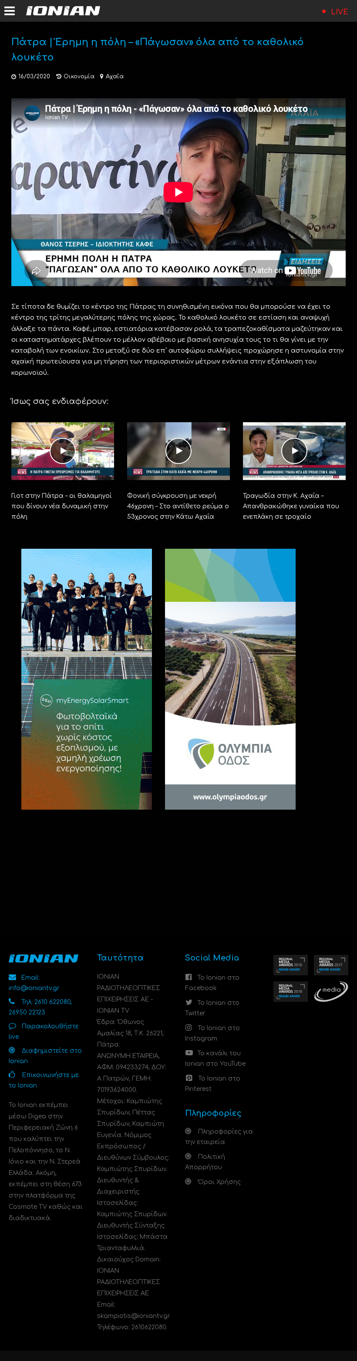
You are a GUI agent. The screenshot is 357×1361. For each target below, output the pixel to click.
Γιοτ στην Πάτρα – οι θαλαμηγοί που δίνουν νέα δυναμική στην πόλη (61, 506)
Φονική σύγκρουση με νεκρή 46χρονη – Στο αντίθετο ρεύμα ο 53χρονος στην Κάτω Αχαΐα (178, 506)
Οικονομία (79, 76)
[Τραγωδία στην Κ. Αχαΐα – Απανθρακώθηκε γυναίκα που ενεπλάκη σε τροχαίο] (294, 450)
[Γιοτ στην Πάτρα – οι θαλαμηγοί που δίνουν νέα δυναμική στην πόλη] (62, 450)
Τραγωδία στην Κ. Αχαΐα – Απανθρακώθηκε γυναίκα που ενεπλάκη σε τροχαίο (291, 506)
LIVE (339, 12)
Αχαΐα (115, 76)
